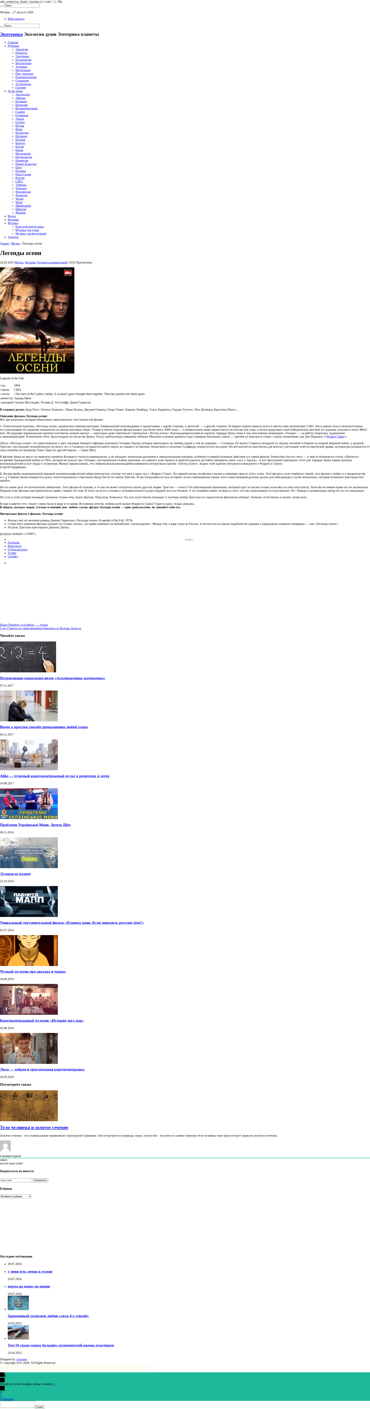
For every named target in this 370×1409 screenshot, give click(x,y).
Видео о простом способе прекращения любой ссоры (44, 727)
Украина (21, 188)
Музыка (13, 223)
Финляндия (23, 191)
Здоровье (21, 66)
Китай (19, 146)
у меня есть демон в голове (30, 1271)
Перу (18, 167)
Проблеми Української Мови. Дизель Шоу (35, 825)
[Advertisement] (185, 596)
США (19, 181)
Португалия (23, 174)
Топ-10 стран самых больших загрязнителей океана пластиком (61, 1345)
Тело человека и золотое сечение (34, 1127)
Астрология (23, 84)
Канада (20, 143)
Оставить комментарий (52, 262)
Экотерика (11, 34)
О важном (22, 80)
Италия (20, 139)
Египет (20, 122)
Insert (40, 1407)
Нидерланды (23, 157)
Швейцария (23, 205)
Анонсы (13, 237)
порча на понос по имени (29, 1286)
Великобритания (26, 108)
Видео (12, 216)
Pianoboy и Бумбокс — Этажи (24, 624)
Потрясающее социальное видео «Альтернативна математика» (52, 678)
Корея (19, 150)
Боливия (21, 101)
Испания (21, 136)
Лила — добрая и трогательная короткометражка (42, 1069)
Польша (20, 171)
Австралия (22, 94)
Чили (18, 202)
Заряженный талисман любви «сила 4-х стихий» (48, 1316)
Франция (21, 195)
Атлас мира (15, 91)
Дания (19, 118)
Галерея (20, 87)
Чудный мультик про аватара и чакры (33, 971)
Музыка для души (27, 230)
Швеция (20, 209)
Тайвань (20, 184)
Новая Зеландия (25, 164)
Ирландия (22, 132)
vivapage (21, 1359)
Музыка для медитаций (30, 233)
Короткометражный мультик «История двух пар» (42, 1020)
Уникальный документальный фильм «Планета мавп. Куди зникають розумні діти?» (72, 923)
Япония (20, 212)
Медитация (22, 70)
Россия (19, 178)
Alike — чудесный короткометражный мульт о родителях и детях (54, 776)
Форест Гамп (335, 436)
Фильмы (13, 219)
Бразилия (21, 105)
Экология (21, 49)
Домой (4, 243)
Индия (19, 125)
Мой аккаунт (16, 18)
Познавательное (26, 77)
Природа (21, 52)
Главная (13, 42)
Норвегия (21, 160)
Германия (21, 115)
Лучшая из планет (15, 874)
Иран (18, 129)
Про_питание (24, 73)
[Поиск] (1, 6)
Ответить (7, 1399)
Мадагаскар (23, 153)
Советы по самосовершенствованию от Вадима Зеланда (40, 628)
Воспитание (23, 63)
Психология (23, 59)
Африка (20, 98)
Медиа (15, 243)
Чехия (19, 198)
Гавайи (20, 112)
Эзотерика (22, 56)
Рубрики (13, 45)
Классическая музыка (29, 226)
